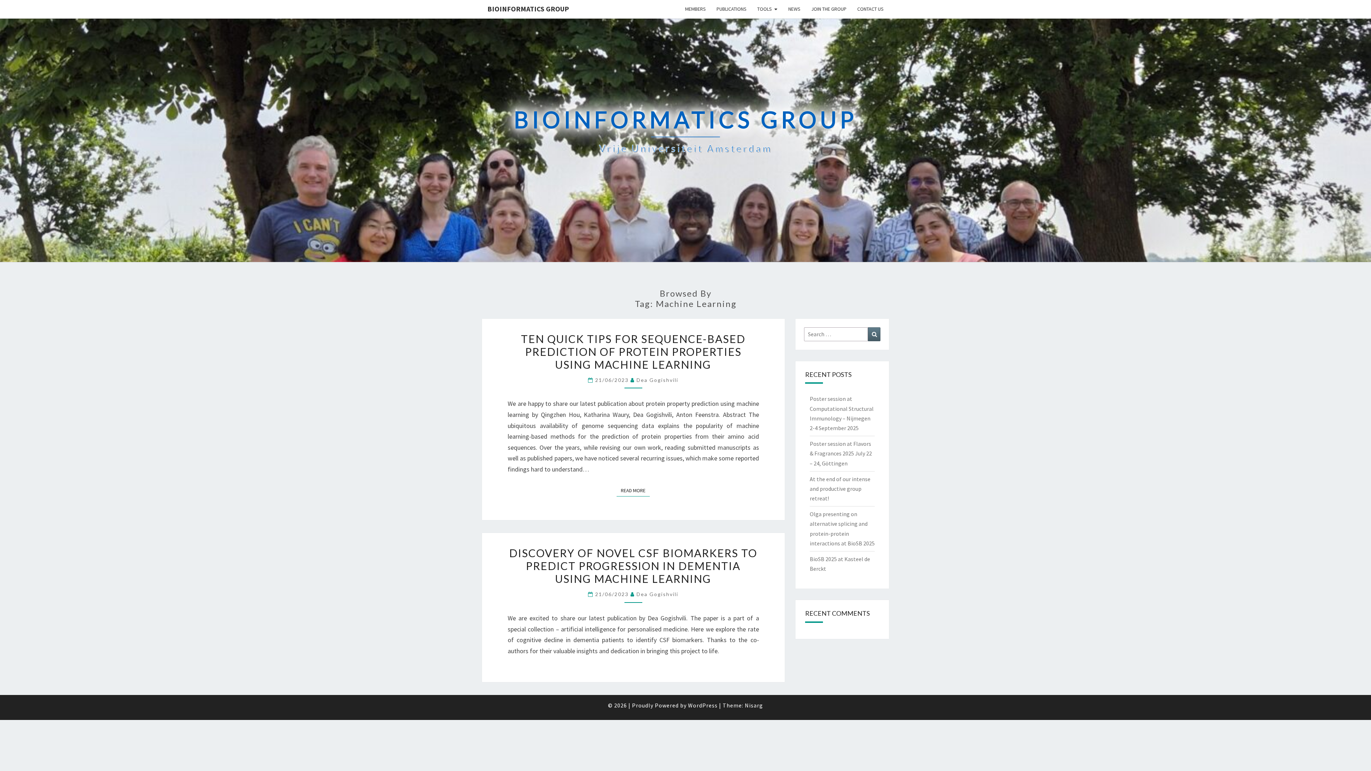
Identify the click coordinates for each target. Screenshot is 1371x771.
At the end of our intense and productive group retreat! (840, 488)
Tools (764, 9)
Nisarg (754, 705)
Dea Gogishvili (657, 380)
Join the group (829, 9)
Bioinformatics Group (528, 8)
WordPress (703, 705)
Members (695, 9)
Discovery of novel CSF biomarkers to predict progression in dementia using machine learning (633, 565)
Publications (732, 9)
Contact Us (870, 9)
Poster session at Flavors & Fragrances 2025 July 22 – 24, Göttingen (841, 453)
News (794, 9)
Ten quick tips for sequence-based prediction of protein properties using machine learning (633, 351)
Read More (635, 490)
